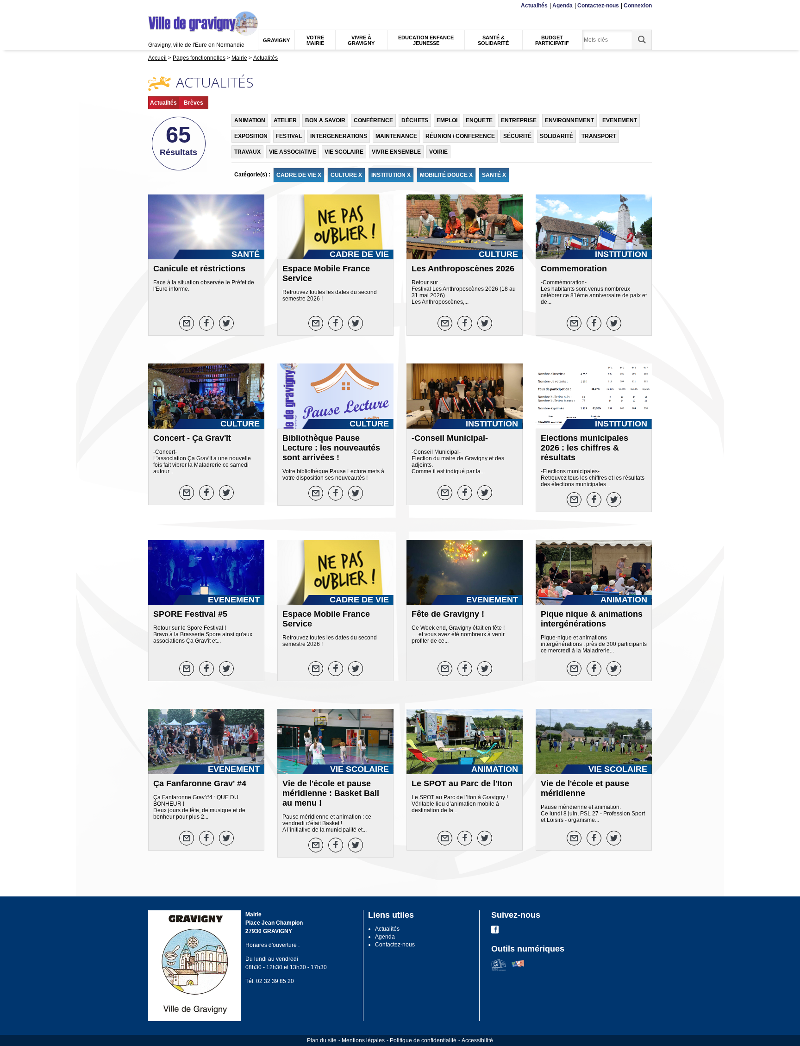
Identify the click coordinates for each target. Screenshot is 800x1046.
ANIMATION (249, 120)
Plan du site (322, 1040)
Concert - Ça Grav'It (192, 438)
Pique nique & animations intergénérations (592, 618)
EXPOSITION (251, 136)
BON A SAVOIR (325, 120)
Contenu (171, 5)
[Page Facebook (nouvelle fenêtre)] (495, 931)
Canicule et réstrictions (199, 268)
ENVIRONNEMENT (569, 120)
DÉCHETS (414, 120)
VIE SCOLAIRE (344, 152)
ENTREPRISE (519, 120)
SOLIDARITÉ (556, 136)
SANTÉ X (494, 175)
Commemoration (574, 268)
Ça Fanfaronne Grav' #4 (199, 783)
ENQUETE (479, 120)
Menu (154, 5)
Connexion (638, 5)
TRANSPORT (598, 136)
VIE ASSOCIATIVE (292, 152)
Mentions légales (363, 1040)
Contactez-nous (598, 5)
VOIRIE (438, 152)
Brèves (193, 103)
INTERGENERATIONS (338, 136)
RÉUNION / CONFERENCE (460, 136)
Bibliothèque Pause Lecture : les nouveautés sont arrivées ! (331, 447)
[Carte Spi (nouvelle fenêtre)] (518, 968)
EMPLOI (447, 120)
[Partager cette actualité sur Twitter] (226, 323)
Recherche (193, 5)
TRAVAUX (247, 152)
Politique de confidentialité (423, 1040)
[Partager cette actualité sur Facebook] (206, 323)
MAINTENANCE (396, 136)
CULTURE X (346, 175)
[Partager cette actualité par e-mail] (186, 323)
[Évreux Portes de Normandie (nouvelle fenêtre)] (498, 968)
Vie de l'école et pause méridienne (585, 788)
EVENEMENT (619, 120)
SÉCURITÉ (517, 136)
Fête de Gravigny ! (448, 614)
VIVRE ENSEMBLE (396, 152)
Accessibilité (477, 1040)
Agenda (562, 5)
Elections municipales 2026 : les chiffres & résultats (584, 447)
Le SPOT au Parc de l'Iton (462, 783)
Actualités (534, 5)
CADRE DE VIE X (298, 175)
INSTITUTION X (391, 175)
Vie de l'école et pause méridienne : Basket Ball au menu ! (330, 793)
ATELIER (285, 120)
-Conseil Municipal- (450, 438)
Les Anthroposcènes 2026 (463, 268)
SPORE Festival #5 (190, 614)
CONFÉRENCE (373, 120)
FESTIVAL (289, 136)
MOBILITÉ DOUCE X (446, 175)
